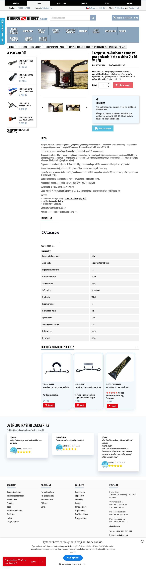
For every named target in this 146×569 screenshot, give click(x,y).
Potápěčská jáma (47, 495)
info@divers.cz (46, 8)
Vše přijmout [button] (73, 558)
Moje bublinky (80, 510)
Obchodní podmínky (14, 491)
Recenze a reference (14, 510)
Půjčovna (44, 502)
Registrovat (134, 8)
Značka (112, 65)
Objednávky (79, 495)
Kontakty (130, 3)
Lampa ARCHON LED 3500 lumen (26, 118)
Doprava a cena (103, 128)
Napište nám (114, 526)
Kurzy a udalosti (13, 521)
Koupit (49, 405)
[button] (73, 564)
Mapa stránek (12, 499)
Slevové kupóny (80, 506)
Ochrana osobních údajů (15, 495)
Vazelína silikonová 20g (117, 387)
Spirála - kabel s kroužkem (56, 387)
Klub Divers (11, 514)
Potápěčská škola (47, 491)
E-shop (38, 3)
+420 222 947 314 (22, 8)
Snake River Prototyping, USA (75, 198)
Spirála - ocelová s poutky (88, 387)
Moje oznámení (80, 517)
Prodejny (84, 3)
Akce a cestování (47, 499)
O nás (107, 3)
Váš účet (79, 485)
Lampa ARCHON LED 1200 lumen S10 (26, 90)
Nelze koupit (122, 85)
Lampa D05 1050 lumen (26, 76)
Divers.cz (16, 3)
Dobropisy (79, 499)
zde (105, 109)
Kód (93, 65)
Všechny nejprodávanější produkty (18, 131)
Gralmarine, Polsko (56, 201)
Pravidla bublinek (81, 514)
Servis (43, 506)
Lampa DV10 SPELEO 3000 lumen (25, 104)
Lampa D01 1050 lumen (26, 62)
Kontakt (113, 485)
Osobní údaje (80, 491)
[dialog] (73, 553)
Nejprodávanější (16, 53)
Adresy (77, 502)
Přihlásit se (119, 8)
